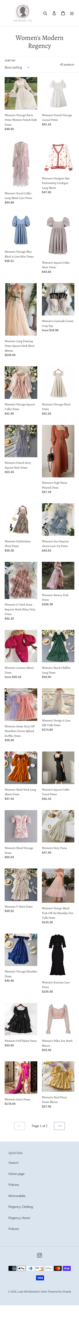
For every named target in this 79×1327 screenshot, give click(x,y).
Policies (13, 1184)
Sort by (10, 60)
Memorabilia (16, 1196)
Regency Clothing (20, 1207)
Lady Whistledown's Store (32, 1291)
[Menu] (71, 13)
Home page (16, 1174)
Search (13, 1162)
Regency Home (19, 1218)
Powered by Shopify (59, 1291)
